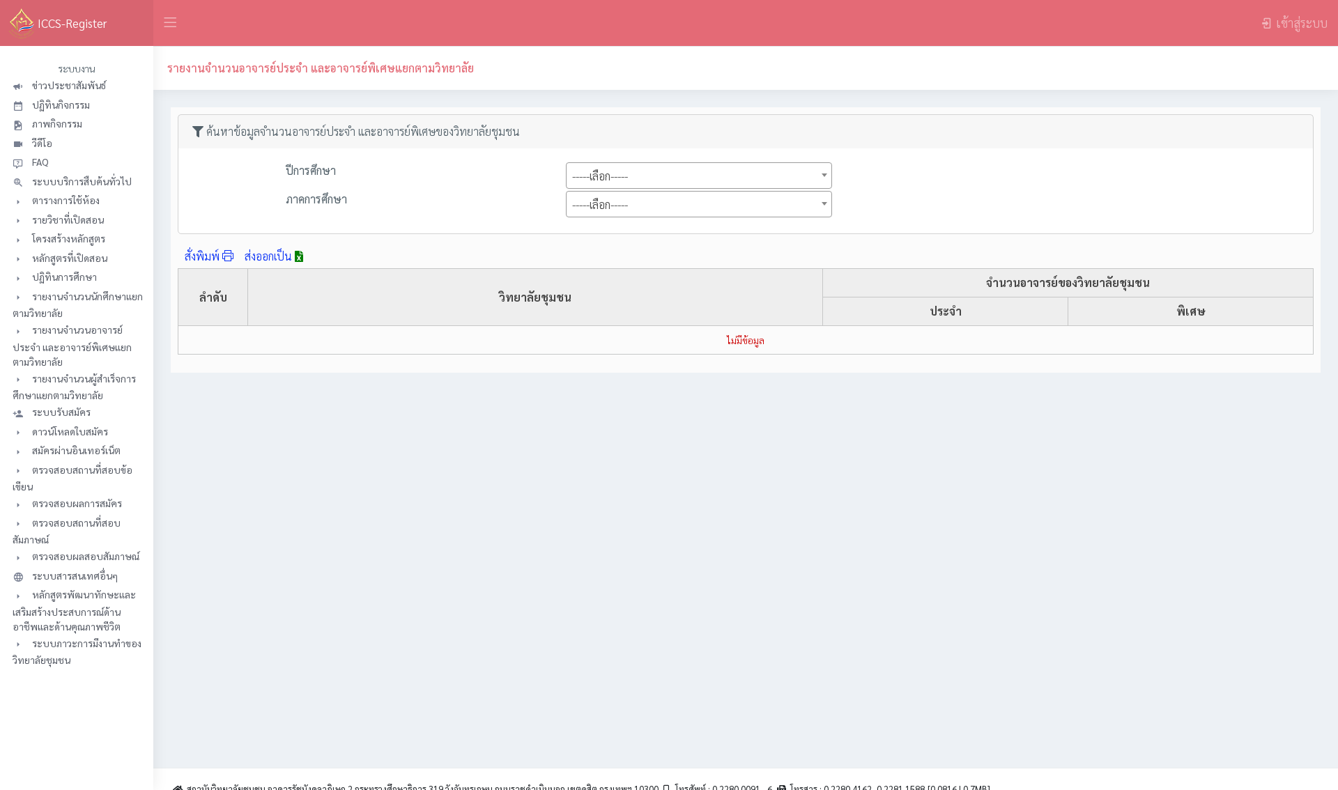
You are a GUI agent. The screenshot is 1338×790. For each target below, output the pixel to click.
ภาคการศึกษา (316, 199)
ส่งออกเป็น (270, 256)
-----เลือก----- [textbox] (600, 176)
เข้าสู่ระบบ (1302, 23)
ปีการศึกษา (311, 170)
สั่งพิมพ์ (203, 256)
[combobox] (699, 175)
